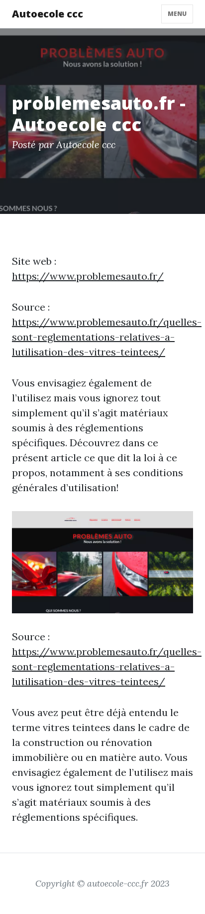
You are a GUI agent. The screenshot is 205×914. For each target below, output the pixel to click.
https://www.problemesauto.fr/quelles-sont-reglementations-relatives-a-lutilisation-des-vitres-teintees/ (107, 337)
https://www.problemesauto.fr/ (88, 276)
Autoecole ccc (47, 13)
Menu (177, 13)
